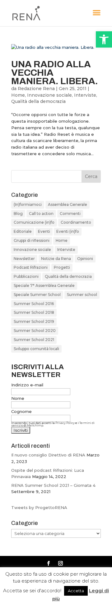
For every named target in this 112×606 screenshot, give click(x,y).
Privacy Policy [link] (65, 423)
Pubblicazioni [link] (26, 276)
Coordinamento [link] (76, 222)
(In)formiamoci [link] (28, 204)
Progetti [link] (62, 267)
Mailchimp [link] (35, 425)
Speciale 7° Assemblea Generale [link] (44, 285)
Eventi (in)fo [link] (67, 231)
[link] (104, 39)
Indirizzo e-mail (27, 384)
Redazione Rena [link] (36, 88)
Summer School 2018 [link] (34, 312)
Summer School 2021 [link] (34, 339)
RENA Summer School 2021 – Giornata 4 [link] (53, 485)
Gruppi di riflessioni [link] (31, 240)
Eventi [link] (44, 231)
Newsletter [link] (24, 258)
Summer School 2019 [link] (34, 321)
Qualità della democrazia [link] (38, 101)
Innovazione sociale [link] (49, 95)
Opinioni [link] (85, 258)
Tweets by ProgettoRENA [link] (39, 507)
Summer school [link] (82, 294)
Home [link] (18, 95)
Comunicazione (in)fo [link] (34, 222)
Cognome (21, 411)
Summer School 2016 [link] (34, 303)
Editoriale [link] (23, 231)
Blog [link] (18, 213)
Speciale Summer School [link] (37, 294)
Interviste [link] (85, 95)
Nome (17, 398)
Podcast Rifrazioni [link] (31, 267)
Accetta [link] (76, 590)
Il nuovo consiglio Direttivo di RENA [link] (48, 454)
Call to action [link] (41, 213)
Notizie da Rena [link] (56, 258)
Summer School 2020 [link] (35, 330)
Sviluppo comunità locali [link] (36, 348)
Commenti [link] (70, 213)
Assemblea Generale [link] (67, 204)
